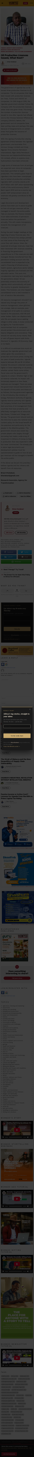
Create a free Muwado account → (11, 746)
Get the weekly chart (17, 736)
